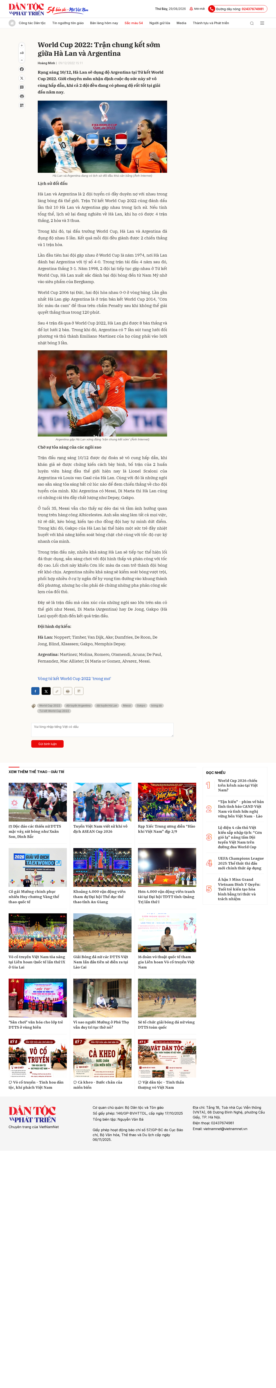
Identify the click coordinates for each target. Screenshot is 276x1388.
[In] (67, 691)
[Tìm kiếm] (252, 23)
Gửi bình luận (47, 744)
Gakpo (141, 705)
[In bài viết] (21, 96)
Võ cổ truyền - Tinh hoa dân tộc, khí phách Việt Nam (36, 1085)
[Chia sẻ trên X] (21, 78)
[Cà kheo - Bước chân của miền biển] (102, 1058)
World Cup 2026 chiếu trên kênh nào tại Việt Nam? (238, 785)
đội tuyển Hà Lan (107, 705)
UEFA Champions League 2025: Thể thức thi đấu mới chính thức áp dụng (241, 863)
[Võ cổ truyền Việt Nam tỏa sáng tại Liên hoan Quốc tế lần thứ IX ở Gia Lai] (38, 932)
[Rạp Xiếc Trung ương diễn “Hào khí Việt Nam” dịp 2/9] (167, 802)
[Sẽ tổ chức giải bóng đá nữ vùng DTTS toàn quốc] (167, 998)
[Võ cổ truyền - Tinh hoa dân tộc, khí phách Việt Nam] (38, 1058)
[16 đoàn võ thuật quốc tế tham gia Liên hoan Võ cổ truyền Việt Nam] (167, 932)
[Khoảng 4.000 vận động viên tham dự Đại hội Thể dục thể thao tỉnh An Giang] (102, 867)
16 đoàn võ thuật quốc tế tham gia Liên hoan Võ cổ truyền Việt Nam (166, 962)
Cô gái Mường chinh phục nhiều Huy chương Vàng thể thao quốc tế (34, 896)
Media (181, 23)
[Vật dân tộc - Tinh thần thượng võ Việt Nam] (167, 1058)
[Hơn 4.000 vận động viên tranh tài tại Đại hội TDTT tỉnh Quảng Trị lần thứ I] (167, 867)
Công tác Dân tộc (32, 23)
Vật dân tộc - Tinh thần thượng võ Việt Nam (161, 1085)
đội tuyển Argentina (78, 705)
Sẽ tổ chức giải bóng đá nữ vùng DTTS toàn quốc (166, 1024)
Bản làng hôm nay (104, 23)
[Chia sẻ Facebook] (21, 69)
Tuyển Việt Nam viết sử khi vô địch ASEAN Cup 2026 (100, 829)
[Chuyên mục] (262, 23)
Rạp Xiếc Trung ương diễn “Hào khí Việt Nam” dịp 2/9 (166, 829)
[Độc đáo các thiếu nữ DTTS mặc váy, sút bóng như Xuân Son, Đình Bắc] (38, 802)
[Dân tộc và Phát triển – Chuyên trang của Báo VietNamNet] (26, 8)
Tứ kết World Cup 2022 (54, 711)
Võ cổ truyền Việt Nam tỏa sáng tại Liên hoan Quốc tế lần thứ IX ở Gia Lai (37, 962)
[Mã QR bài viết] (21, 105)
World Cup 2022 (49, 705)
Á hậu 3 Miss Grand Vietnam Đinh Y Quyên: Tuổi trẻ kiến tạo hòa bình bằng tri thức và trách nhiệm (239, 889)
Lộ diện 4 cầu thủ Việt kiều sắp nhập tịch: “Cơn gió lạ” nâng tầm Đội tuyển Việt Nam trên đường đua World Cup (240, 837)
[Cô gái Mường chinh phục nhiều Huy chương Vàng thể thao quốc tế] (38, 867)
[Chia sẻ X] (46, 691)
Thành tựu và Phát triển (211, 23)
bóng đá (156, 705)
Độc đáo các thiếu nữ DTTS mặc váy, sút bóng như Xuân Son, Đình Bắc (35, 831)
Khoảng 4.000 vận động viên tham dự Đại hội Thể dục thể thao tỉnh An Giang (99, 896)
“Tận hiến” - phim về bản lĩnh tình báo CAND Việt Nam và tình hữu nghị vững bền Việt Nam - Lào (241, 809)
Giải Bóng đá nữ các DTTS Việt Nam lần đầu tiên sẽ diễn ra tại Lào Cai (100, 962)
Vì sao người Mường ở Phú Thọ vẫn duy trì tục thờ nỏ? (101, 1024)
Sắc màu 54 (134, 23)
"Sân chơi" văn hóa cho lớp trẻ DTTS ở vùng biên (36, 1024)
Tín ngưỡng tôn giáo (68, 23)
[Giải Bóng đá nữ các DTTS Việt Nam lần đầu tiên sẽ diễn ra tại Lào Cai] (102, 932)
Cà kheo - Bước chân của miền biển (97, 1085)
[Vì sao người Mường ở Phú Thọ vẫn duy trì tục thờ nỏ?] (102, 998)
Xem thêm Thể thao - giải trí (36, 772)
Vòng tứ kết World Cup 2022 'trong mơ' (74, 678)
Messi (127, 705)
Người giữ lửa (159, 23)
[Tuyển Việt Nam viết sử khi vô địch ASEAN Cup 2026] (102, 802)
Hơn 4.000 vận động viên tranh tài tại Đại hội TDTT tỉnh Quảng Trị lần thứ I (166, 896)
